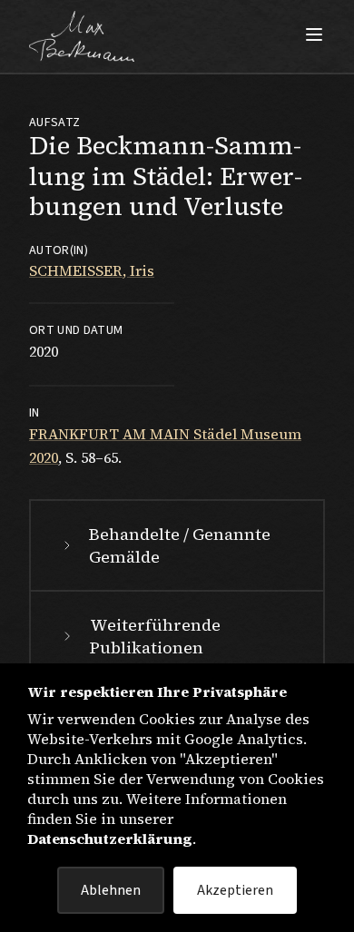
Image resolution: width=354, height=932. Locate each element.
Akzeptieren (235, 890)
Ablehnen (111, 890)
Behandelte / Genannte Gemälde (179, 545)
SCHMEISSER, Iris (91, 270)
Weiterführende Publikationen (155, 636)
